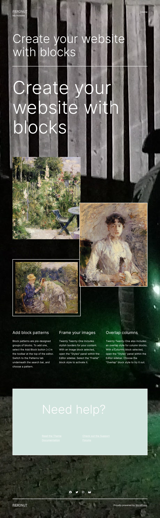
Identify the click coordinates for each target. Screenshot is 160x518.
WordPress (141, 505)
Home (144, 11)
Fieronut (19, 11)
